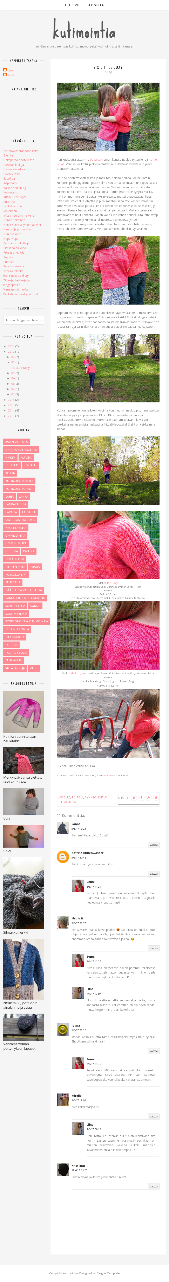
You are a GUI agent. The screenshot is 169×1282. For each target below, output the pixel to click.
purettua (12, 582)
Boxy (7, 851)
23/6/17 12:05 (79, 1170)
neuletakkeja (15, 528)
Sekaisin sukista (13, 266)
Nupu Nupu (11, 239)
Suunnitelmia (16, 614)
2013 (11, 416)
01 (13, 394)
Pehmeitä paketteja (16, 243)
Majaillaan (10, 211)
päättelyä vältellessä (23, 590)
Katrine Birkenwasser (87, 853)
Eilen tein (9, 155)
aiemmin (107, 775)
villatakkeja (15, 668)
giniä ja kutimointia (21, 450)
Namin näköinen (14, 220)
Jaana (76, 1025)
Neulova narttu (13, 234)
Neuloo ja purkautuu (17, 229)
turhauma (13, 660)
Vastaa (154, 845)
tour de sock (16, 653)
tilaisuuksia (14, 637)
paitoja (77, 797)
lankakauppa (15, 504)
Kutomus (9, 202)
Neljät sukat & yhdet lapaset (22, 225)
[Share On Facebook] (141, 798)
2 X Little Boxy (20, 368)
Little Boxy (111, 583)
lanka (23, 496)
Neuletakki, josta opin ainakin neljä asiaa (20, 1005)
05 (13, 373)
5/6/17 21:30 (79, 1030)
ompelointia (15, 535)
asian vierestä (16, 442)
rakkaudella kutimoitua (25, 598)
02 (13, 389)
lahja (9, 496)
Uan (6, 818)
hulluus (12, 465)
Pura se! (8, 262)
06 (13, 362)
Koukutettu (10, 192)
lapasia (11, 512)
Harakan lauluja (13, 165)
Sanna (76, 824)
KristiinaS (79, 1166)
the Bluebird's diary (16, 276)
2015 (11, 405)
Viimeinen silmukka (15, 289)
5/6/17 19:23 (79, 828)
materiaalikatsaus (20, 520)
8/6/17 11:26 (94, 961)
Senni (91, 882)
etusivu (72, 5)
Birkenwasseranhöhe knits (20, 151)
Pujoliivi (8, 257)
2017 (11, 351)
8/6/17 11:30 (94, 1064)
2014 (11, 410)
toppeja (11, 645)
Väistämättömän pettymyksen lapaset (19, 1046)
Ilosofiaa (9, 178)
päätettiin (96, 159)
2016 (11, 400)
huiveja (26, 457)
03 (13, 383)
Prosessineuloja (14, 252)
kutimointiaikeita (19, 481)
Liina (90, 989)
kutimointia (84, 31)
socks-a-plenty (13, 271)
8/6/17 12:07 (94, 994)
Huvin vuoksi (11, 174)
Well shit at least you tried (20, 294)
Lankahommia (12, 206)
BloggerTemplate (108, 1273)
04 (13, 378)
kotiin (10, 473)
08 (13, 357)
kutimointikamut (19, 489)
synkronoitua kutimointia (26, 621)
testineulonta (17, 629)
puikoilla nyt (16, 574)
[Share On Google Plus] (149, 798)
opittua (11, 551)
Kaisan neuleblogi (15, 188)
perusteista (14, 559)
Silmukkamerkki (15, 932)
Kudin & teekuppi (14, 197)
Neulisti (77, 918)
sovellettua (15, 606)
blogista (95, 5)
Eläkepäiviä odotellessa (18, 160)
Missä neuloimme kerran (19, 215)
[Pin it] (156, 798)
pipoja (35, 567)
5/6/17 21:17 (79, 923)
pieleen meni (15, 567)
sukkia (35, 606)
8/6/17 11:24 (94, 886)
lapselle (63, 797)
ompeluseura (16, 543)
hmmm (10, 457)
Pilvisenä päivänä (14, 248)
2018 (11, 346)
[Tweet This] (134, 798)
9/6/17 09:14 (94, 1129)
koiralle (30, 465)
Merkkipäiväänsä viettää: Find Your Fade (22, 779)
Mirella (77, 1096)
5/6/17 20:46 (79, 857)
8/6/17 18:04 (79, 1100)
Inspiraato (10, 183)
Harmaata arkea (14, 169)
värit (34, 668)
